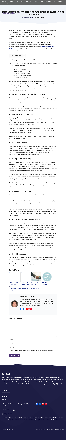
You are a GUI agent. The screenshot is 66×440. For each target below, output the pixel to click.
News (27, 1)
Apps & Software (48, 1)
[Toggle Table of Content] (23, 56)
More (19, 12)
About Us (6, 390)
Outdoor (41, 1)
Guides (22, 1)
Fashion (36, 1)
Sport (31, 1)
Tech (43, 9)
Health (11, 1)
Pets (54, 1)
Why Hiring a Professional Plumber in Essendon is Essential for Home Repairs (28, 290)
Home (19, 9)
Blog (17, 1)
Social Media (4, 1)
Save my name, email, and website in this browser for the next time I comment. (32, 350)
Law (2, 3)
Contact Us (8, 3)
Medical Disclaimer (59, 429)
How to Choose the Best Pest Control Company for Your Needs (25, 288)
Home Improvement (54, 9)
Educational (60, 1)
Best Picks (26, 9)
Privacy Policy (50, 429)
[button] (18, 17)
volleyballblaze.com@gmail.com (11, 410)
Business (35, 9)
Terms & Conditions (40, 429)
